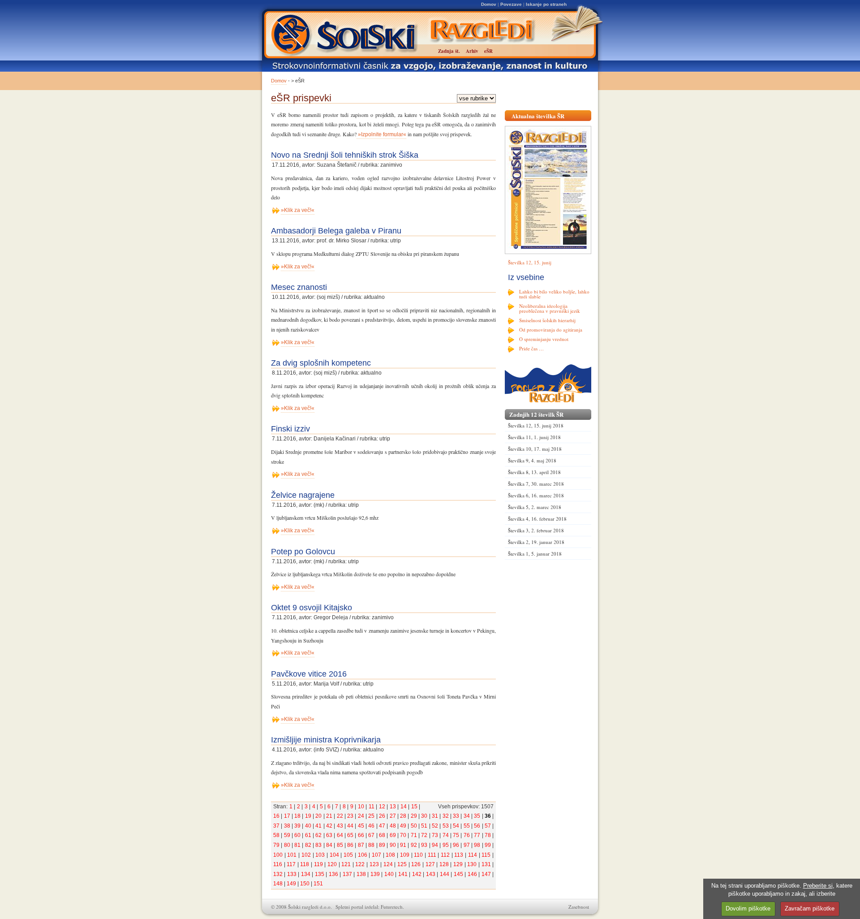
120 (332, 864)
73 (435, 835)
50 (414, 826)
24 (361, 816)
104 (334, 855)
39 (297, 826)
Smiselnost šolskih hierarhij (547, 320)
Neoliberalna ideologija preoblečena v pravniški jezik (549, 308)
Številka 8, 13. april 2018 (534, 472)
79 (276, 845)
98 (477, 845)
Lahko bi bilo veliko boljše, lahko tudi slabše (554, 294)
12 (382, 806)
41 (318, 826)
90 (393, 845)
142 (416, 874)
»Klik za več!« (297, 210)
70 (403, 835)
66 (361, 835)
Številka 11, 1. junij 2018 (534, 437)
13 (393, 806)
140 (389, 874)
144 (444, 874)
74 (446, 835)
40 (308, 826)
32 (446, 816)
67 (371, 835)
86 (350, 845)
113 (458, 855)
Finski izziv (290, 428)
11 (371, 806)
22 (340, 816)
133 (292, 874)
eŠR (488, 51)
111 (432, 855)
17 (287, 816)
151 (318, 883)
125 (402, 864)
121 (346, 864)
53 (446, 826)
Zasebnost (578, 906)
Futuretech (392, 906)
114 (472, 855)
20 (318, 816)
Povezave (511, 4)
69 (393, 835)
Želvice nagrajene (303, 495)
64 (340, 835)
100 (278, 855)
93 (424, 845)
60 (297, 835)
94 (435, 845)
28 (403, 816)
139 (375, 874)
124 (388, 864)
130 (472, 864)
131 (486, 864)
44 (350, 826)
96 (456, 845)
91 (403, 845)
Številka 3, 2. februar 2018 (536, 530)
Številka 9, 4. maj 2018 (532, 460)
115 (486, 855)
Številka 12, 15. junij (529, 262)
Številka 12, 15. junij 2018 (535, 425)
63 (329, 835)
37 (276, 826)
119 (318, 864)
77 (477, 835)
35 (477, 816)
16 (276, 816)
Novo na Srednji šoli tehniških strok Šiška (344, 155)
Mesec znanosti (299, 287)
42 (329, 826)
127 (430, 864)
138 (361, 874)
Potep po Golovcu (303, 551)
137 (347, 874)
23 (350, 816)
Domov (488, 4)
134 (305, 874)
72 (424, 835)
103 (320, 855)
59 (287, 835)
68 (382, 835)
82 (308, 845)
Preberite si (818, 885)
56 (477, 826)
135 (319, 874)
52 (435, 826)
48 (393, 826)
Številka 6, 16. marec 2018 (536, 495)
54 (456, 826)
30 (424, 816)
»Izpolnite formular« (381, 134)
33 (456, 816)
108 (390, 855)
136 (333, 874)
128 (444, 864)
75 (456, 835)
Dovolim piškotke (748, 908)
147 (486, 874)
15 (414, 806)
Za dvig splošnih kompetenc (321, 362)
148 (278, 883)
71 (414, 835)
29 (414, 816)
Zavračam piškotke (809, 908)
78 (488, 835)
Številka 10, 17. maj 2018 (535, 448)
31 (435, 816)
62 (318, 835)
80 (287, 845)
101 (292, 855)
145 (458, 874)
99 (488, 845)
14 (403, 806)
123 (374, 864)
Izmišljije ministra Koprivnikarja (326, 739)
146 (472, 874)
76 (467, 835)
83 (318, 845)
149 (291, 883)
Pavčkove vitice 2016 (309, 673)
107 (376, 855)
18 (297, 816)
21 (329, 816)
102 (306, 855)
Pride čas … (531, 348)
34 (467, 816)
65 (350, 835)
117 (291, 864)
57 (488, 826)
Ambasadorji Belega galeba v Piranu (336, 230)
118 (304, 864)
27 (393, 816)
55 (467, 826)
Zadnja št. (449, 51)
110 (418, 855)
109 (404, 855)
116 (277, 864)
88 (371, 845)
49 (403, 826)
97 (467, 845)
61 (308, 835)
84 (329, 845)
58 (276, 835)
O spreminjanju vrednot (543, 339)
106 (362, 855)
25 (371, 816)
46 (371, 826)
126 (416, 864)
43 (340, 826)
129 (458, 864)
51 (424, 826)
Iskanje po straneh (546, 4)
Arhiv (472, 51)
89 (382, 845)
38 (287, 826)
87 (361, 845)
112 (445, 855)
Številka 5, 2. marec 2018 (534, 507)
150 (305, 883)
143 (430, 874)
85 (340, 845)
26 (382, 816)
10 (361, 806)
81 (297, 845)
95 (446, 845)
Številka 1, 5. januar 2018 (535, 553)
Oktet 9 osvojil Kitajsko (311, 607)
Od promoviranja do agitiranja (550, 329)
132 (278, 874)
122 (360, 864)
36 (488, 816)
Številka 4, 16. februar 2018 (537, 518)
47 (382, 826)
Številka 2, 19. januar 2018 (536, 542)
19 (308, 816)
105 (348, 855)
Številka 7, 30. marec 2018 (536, 483)
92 (414, 845)
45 (361, 826)
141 (403, 874)
